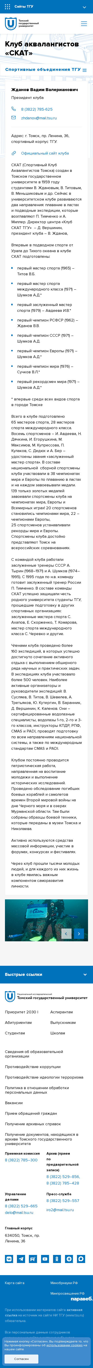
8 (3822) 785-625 (37, 109)
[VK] (9, 1259)
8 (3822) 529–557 (62, 1201)
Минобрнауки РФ (64, 1283)
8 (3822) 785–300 (21, 1160)
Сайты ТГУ (23, 6)
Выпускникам (63, 1022)
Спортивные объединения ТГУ (43, 69)
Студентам (15, 1033)
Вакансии (14, 1103)
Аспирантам (61, 1012)
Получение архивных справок (33, 1124)
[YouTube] (45, 1259)
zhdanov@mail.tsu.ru (39, 118)
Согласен (21, 1359)
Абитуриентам (18, 1022)
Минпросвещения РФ (68, 1294)
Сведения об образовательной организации (34, 1054)
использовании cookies (64, 1345)
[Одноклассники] (57, 1259)
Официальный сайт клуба (45, 153)
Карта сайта (14, 1283)
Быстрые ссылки (23, 974)
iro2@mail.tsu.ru (60, 1210)
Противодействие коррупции (32, 1066)
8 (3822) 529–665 (21, 1206)
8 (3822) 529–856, (63, 1177)
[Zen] (69, 1259)
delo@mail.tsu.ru (19, 1213)
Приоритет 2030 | (21, 1012)
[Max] (81, 1259)
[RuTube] (33, 1259)
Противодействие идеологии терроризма (44, 1077)
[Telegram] (21, 1259)
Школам (57, 1033)
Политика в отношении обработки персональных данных (37, 1090)
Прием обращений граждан (31, 1113)
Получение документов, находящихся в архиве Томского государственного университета (41, 1139)
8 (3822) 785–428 (62, 1183)
